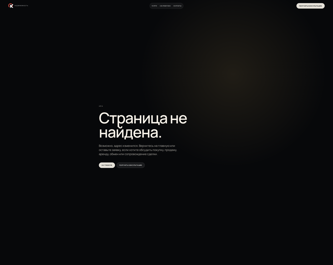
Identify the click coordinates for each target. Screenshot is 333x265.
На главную (107, 165)
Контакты (177, 6)
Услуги (154, 6)
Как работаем (165, 6)
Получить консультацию (310, 6)
